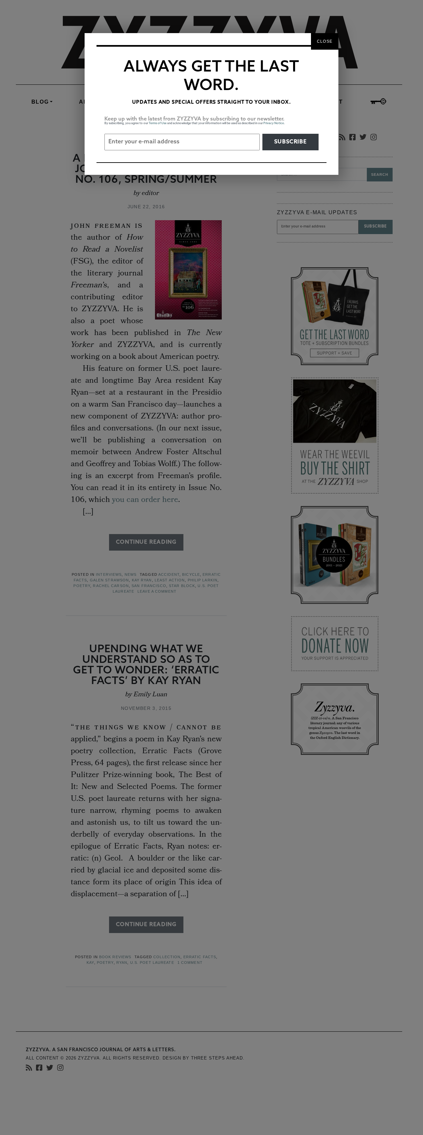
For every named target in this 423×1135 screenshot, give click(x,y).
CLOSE (324, 41)
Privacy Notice (273, 123)
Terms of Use (158, 123)
